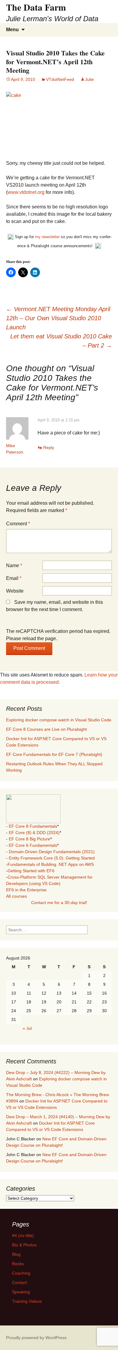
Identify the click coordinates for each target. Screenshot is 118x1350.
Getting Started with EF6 (31, 870)
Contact (19, 1282)
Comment (18, 523)
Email (13, 578)
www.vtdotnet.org (26, 192)
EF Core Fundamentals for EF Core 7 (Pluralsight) (54, 754)
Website (15, 591)
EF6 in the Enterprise (26, 889)
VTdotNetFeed (60, 79)
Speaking (21, 1291)
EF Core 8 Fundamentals (33, 826)
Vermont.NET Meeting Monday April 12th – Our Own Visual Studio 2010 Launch (58, 318)
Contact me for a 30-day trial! (59, 902)
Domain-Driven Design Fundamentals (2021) (52, 851)
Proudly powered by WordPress (36, 1337)
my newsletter (47, 236)
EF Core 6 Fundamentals (33, 845)
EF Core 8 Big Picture (29, 838)
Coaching (21, 1273)
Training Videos (27, 1301)
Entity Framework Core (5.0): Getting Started (52, 858)
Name (14, 565)
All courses (16, 896)
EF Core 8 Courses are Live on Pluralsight (46, 729)
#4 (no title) (23, 1235)
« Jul (27, 1028)
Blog (16, 1254)
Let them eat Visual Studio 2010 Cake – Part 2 (61, 341)
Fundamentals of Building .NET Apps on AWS (51, 864)
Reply (48, 447)
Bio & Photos (24, 1244)
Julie (89, 79)
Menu (12, 29)
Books (18, 1263)
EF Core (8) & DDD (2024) (34, 832)
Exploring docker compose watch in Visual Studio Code (58, 719)
